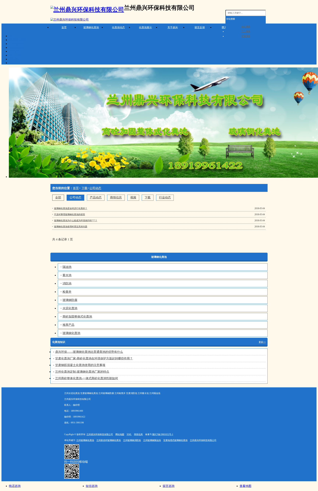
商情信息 (116, 197)
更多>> (262, 342)
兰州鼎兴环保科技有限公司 (99, 434)
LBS (11, 62)
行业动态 (165, 197)
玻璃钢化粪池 (91, 27)
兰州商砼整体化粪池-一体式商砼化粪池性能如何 (86, 378)
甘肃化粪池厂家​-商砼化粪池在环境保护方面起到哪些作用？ (94, 358)
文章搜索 (245, 36)
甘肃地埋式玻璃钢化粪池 (175, 440)
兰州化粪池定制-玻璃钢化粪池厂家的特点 (82, 371)
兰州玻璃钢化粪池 (85, 440)
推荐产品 (68, 324)
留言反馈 (200, 27)
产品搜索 (245, 31)
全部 (58, 197)
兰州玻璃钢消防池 (132, 440)
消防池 (67, 283)
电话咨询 (15, 486)
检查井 (67, 291)
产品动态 (96, 197)
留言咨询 (168, 486)
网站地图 (119, 434)
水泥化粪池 (70, 308)
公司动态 (95, 188)
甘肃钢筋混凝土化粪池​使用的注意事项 (80, 365)
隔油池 (67, 266)
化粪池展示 (145, 27)
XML (129, 434)
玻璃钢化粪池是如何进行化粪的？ (70, 208)
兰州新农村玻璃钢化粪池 (108, 440)
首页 (64, 27)
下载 (84, 188)
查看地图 (245, 486)
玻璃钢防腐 (70, 300)
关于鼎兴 (172, 27)
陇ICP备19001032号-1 (162, 434)
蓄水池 (67, 275)
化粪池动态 (118, 27)
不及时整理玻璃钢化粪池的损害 (69, 214)
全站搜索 (230, 19)
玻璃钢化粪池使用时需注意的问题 (70, 226)
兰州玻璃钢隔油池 (152, 440)
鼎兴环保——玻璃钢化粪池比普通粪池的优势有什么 (89, 351)
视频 (133, 197)
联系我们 (15, 59)
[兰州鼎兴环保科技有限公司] (69, 20)
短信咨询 (92, 486)
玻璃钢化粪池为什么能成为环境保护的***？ (75, 220)
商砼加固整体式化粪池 (77, 316)
